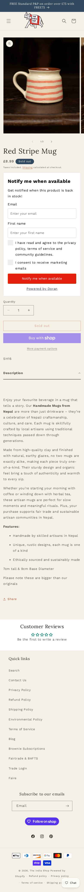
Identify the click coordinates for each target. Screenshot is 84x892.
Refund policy (38, 876)
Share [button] (12, 599)
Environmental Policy (25, 719)
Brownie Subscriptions (27, 748)
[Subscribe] (67, 806)
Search (14, 670)
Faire (13, 778)
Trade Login (18, 768)
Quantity (9, 301)
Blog (12, 739)
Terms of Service (22, 729)
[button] (8, 21)
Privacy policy (60, 876)
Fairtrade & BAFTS (23, 758)
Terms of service (32, 882)
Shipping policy (57, 882)
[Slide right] (51, 141)
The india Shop (40, 870)
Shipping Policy (21, 709)
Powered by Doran (42, 289)
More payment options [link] (42, 348)
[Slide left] (32, 141)
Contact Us (17, 680)
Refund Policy (20, 699)
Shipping (27, 167)
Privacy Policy (20, 690)
